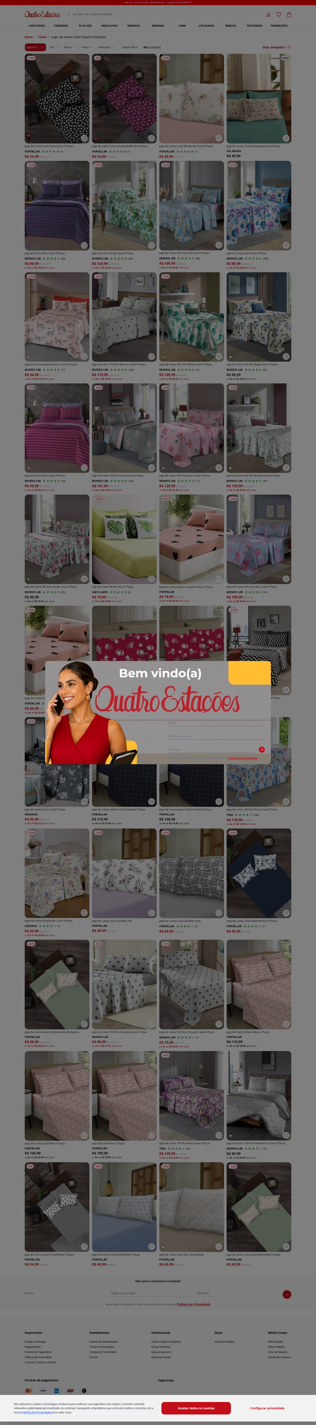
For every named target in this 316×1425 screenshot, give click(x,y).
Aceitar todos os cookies (196, 1408)
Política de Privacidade (242, 758)
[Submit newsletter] (262, 750)
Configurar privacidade (267, 1408)
